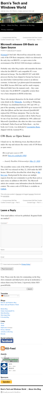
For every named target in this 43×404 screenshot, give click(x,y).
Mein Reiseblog (5, 313)
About (2, 325)
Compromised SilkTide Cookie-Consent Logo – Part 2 (10, 38)
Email (2, 257)
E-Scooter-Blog (5, 317)
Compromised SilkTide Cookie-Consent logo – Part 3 (32, 38)
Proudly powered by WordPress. (12, 392)
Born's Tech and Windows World (14, 5)
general (31, 194)
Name (2, 250)
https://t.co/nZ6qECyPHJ (17, 155)
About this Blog (12, 25)
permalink (6, 196)
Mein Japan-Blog (5, 315)
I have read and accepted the (17, 264)
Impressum (4, 327)
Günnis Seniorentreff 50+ (8, 311)
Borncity (3, 334)
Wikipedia (18, 102)
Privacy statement (7, 29)
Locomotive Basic (33, 127)
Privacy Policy (26, 264)
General (18, 194)
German (4, 54)
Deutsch (6, 296)
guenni (19, 50)
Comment (4, 223)
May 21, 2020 (35, 161)
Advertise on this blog (27, 25)
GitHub (3, 189)
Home (3, 25)
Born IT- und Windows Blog (8, 302)
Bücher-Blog (4, 309)
